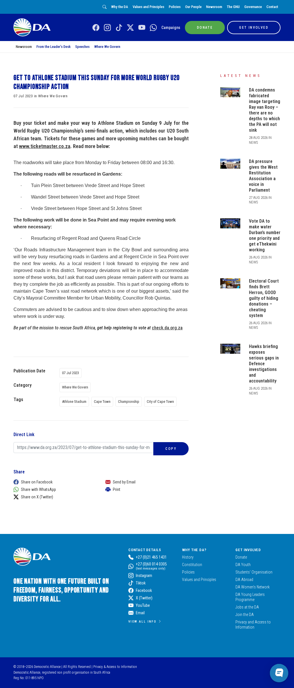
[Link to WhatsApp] (153, 28)
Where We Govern (107, 46)
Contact (272, 7)
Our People (193, 7)
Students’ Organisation (253, 572)
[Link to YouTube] (141, 28)
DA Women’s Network (252, 587)
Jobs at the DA (247, 607)
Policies (175, 7)
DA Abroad (244, 579)
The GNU (233, 7)
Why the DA (119, 7)
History (188, 557)
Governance (253, 7)
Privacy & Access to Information (115, 667)
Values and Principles (148, 7)
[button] (53, 482)
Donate (241, 557)
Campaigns (170, 27)
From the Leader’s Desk (53, 46)
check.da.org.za (167, 328)
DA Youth (243, 564)
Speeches (82, 46)
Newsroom (214, 7)
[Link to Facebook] (95, 28)
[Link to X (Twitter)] (130, 28)
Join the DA (244, 614)
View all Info (142, 621)
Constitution (192, 564)
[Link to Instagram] (107, 28)
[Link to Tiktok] (118, 28)
